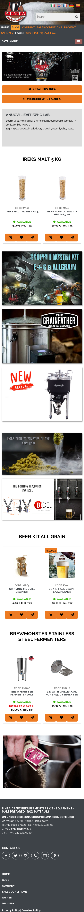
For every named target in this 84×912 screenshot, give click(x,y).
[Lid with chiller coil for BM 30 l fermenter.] (62, 680)
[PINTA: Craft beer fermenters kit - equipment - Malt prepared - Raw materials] (15, 22)
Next (77, 211)
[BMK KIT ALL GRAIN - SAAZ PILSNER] (62, 577)
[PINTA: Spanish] (77, 6)
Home (5, 27)
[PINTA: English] (59, 6)
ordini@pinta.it (21, 828)
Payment (70, 27)
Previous (7, 211)
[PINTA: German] (71, 6)
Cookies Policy (31, 910)
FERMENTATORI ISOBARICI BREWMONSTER (28, 144)
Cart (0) (49, 33)
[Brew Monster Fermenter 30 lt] (22, 680)
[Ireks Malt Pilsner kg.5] (22, 200)
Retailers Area (44, 89)
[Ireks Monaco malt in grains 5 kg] (62, 200)
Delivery (7, 33)
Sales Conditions (49, 27)
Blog (15, 27)
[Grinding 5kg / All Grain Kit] (22, 577)
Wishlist (32, 33)
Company (28, 27)
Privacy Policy (11, 910)
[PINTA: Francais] (65, 6)
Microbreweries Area (43, 99)
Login (19, 33)
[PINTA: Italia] (52, 6)
